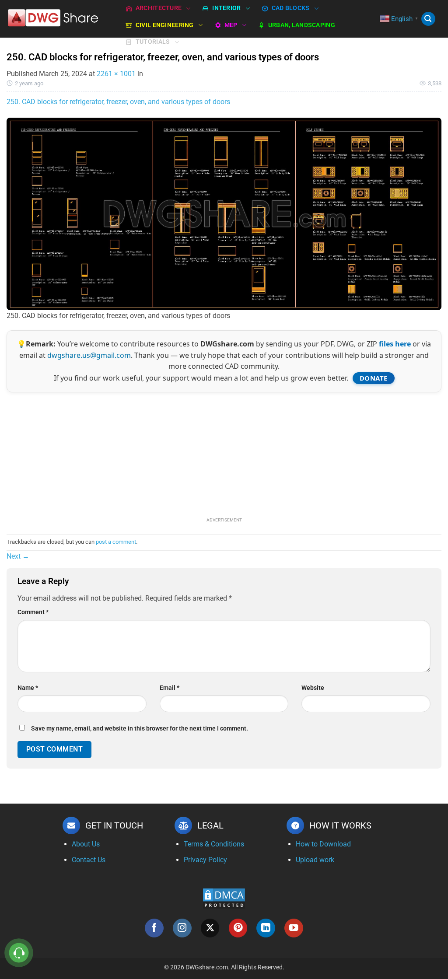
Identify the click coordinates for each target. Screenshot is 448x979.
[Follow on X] (210, 928)
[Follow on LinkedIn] (265, 928)
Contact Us (88, 860)
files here (395, 344)
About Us (86, 844)
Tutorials (153, 41)
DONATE (374, 378)
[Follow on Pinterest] (238, 928)
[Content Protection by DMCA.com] (224, 898)
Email (169, 688)
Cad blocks (291, 8)
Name (28, 688)
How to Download (323, 844)
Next (18, 556)
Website (312, 688)
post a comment (116, 541)
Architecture (159, 8)
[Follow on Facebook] (154, 928)
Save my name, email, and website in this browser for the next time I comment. (139, 728)
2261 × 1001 (116, 74)
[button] (428, 19)
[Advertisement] (224, 453)
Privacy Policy (205, 860)
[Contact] (19, 953)
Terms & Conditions (214, 844)
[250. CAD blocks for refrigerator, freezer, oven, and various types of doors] (224, 213)
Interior (226, 8)
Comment (33, 612)
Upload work (315, 860)
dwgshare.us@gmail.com (89, 355)
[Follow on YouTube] (293, 928)
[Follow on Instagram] (182, 928)
